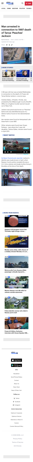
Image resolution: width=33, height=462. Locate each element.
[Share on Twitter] (9, 45)
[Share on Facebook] (7, 45)
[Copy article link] (11, 45)
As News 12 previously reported (11, 158)
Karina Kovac (5, 39)
